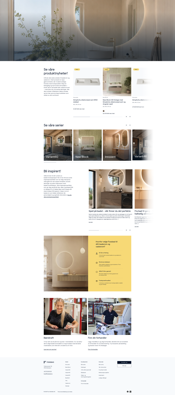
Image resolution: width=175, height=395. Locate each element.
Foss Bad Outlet (103, 369)
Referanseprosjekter (104, 372)
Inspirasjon (101, 375)
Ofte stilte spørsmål (86, 369)
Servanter (75, 97)
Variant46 (67, 369)
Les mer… (75, 107)
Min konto (101, 364)
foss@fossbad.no (48, 373)
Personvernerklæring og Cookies (65, 391)
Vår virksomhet (102, 367)
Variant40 (67, 372)
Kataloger (83, 367)
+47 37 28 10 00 (48, 371)
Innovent (67, 364)
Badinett (67, 377)
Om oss (124, 365)
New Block (105, 97)
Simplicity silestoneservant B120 (144, 100)
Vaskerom (67, 383)
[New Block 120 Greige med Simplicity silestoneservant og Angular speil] (117, 82)
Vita (66, 380)
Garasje (67, 386)
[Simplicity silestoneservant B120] (146, 82)
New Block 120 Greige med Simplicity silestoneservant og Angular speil (114, 102)
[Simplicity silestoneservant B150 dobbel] (87, 82)
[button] (130, 116)
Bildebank (83, 372)
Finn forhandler (85, 383)
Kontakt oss (124, 362)
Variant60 (67, 375)
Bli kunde (83, 364)
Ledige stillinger (103, 377)
